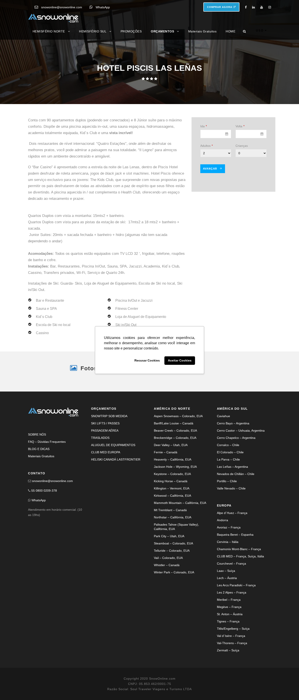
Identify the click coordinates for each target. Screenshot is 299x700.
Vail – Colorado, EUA (168, 558)
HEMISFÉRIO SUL (92, 31)
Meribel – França (229, 599)
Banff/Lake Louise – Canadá (173, 423)
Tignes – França (228, 621)
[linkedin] (253, 7)
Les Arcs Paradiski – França (236, 585)
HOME (230, 31)
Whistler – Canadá (166, 565)
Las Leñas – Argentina (232, 466)
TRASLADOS (100, 437)
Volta (240, 126)
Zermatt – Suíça (228, 650)
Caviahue (223, 416)
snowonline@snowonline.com (61, 7)
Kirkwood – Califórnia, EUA (172, 495)
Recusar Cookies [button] (147, 360)
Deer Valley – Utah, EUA (171, 445)
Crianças (242, 145)
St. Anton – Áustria (230, 614)
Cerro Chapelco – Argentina (236, 437)
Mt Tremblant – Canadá (170, 510)
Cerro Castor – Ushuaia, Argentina (241, 430)
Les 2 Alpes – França (231, 592)
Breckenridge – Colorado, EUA (175, 437)
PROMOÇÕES (131, 31)
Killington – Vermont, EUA (171, 488)
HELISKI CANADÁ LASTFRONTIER (115, 459)
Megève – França (229, 607)
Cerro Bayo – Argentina (233, 423)
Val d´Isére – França (231, 636)
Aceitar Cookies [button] (180, 360)
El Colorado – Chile (230, 452)
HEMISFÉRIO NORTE (49, 31)
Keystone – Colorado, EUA (172, 474)
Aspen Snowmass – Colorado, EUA (178, 416)
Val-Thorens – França (232, 643)
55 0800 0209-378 (44, 490)
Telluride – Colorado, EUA (172, 550)
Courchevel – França (231, 563)
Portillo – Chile (227, 481)
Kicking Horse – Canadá (170, 481)
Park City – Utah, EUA (169, 536)
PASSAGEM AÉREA (104, 430)
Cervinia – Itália (227, 542)
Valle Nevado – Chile (231, 488)
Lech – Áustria (227, 578)
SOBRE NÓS (37, 434)
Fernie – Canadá (165, 452)
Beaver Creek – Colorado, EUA (175, 430)
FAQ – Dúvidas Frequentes (47, 441)
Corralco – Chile (228, 445)
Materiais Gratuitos (202, 31)
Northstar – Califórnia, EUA (172, 517)
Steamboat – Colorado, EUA (173, 543)
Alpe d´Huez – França (232, 513)
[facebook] (246, 7)
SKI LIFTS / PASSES (105, 423)
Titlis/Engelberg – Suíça (233, 628)
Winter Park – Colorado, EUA (174, 572)
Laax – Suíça (226, 570)
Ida (203, 126)
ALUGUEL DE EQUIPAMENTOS (113, 445)
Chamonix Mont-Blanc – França (239, 549)
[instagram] (269, 7)
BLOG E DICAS (38, 449)
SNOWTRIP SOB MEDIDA (109, 416)
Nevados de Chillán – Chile (235, 474)
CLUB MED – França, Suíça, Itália (240, 556)
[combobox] (215, 134)
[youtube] (261, 7)
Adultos (206, 145)
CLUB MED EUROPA (105, 452)
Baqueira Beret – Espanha (235, 534)
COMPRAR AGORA (220, 7)
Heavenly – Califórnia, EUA (172, 459)
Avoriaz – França (229, 527)
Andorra (222, 520)
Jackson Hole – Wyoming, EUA (175, 466)
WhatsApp (103, 7)
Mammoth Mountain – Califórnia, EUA (180, 503)
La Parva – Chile (228, 459)
